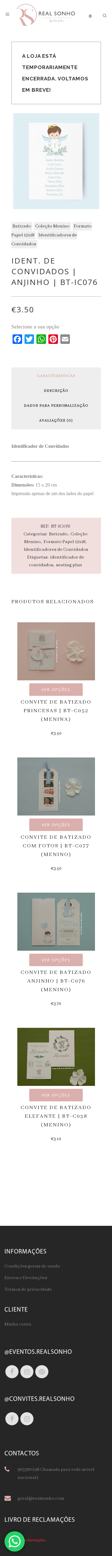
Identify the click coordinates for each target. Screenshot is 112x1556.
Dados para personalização (56, 405)
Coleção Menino (52, 226)
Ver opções (56, 689)
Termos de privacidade (28, 1289)
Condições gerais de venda (32, 1266)
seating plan (69, 565)
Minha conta (17, 1324)
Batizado (22, 226)
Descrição (56, 391)
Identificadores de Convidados (56, 550)
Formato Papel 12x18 (64, 542)
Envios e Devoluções (25, 1278)
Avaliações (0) (56, 420)
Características (56, 376)
